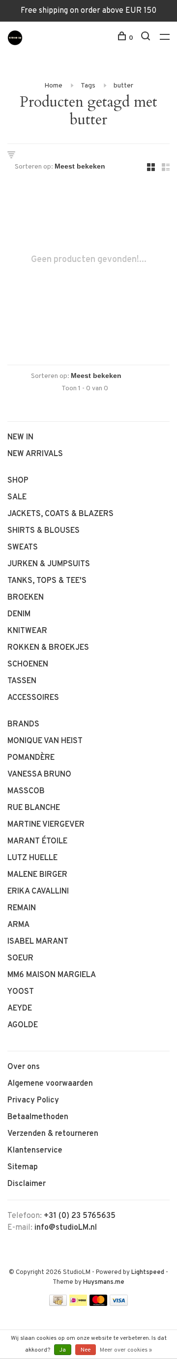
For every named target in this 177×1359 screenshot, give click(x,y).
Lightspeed (147, 1272)
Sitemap (22, 1167)
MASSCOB (26, 791)
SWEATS (22, 547)
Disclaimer (26, 1184)
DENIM (18, 614)
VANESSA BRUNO (39, 775)
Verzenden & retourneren (52, 1134)
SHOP (18, 481)
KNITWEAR (27, 631)
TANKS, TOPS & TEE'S (47, 581)
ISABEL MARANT (37, 942)
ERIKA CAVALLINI (38, 891)
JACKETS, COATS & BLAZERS (60, 514)
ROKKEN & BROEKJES (48, 648)
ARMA (18, 925)
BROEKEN (25, 598)
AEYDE (19, 1008)
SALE (17, 497)
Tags (88, 86)
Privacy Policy (33, 1100)
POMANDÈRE (31, 758)
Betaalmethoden (37, 1117)
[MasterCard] (98, 1304)
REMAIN (21, 908)
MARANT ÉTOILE (37, 841)
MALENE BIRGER (37, 875)
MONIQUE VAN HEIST (45, 741)
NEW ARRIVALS (35, 454)
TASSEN (21, 681)
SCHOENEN (27, 664)
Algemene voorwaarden (50, 1084)
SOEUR (20, 958)
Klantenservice (34, 1151)
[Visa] (119, 1304)
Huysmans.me (103, 1282)
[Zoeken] (146, 38)
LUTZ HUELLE (32, 858)
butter (123, 86)
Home (53, 86)
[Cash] (58, 1304)
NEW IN (20, 437)
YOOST (20, 992)
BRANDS (23, 724)
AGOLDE (22, 1025)
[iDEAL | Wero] (78, 1304)
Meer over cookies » (126, 1350)
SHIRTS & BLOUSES (43, 531)
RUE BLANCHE (33, 808)
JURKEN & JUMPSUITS (48, 564)
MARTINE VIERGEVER (46, 825)
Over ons (23, 1067)
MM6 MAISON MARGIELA (51, 975)
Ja (62, 1350)
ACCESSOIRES (33, 698)
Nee (85, 1350)
